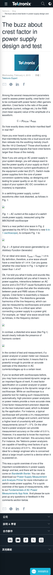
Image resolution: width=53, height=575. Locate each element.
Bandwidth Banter (21, 473)
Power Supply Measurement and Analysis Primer (24, 478)
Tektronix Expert (9, 78)
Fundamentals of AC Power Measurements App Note (19, 491)
